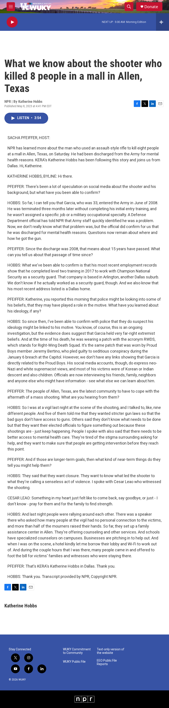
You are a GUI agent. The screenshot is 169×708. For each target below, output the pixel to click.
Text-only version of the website (110, 651)
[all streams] (162, 22)
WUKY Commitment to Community (77, 651)
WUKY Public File (74, 661)
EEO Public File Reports (107, 662)
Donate (151, 6)
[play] (12, 22)
